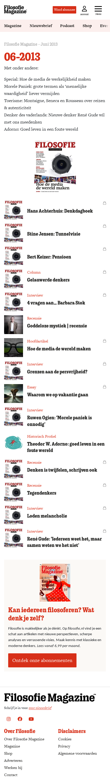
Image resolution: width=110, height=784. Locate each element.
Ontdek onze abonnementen (42, 660)
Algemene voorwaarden (77, 753)
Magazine (12, 25)
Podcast (67, 25)
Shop (87, 25)
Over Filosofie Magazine (24, 739)
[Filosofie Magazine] (15, 9)
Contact (10, 774)
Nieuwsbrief (41, 25)
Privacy (64, 746)
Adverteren (13, 760)
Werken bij (13, 767)
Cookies (64, 739)
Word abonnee (64, 9)
